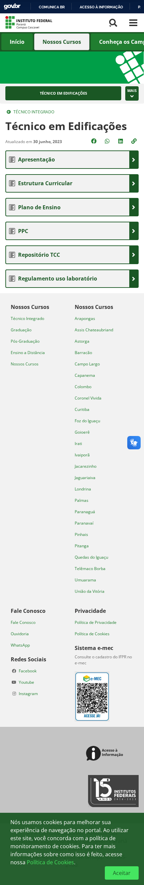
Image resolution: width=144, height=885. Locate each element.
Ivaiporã (82, 455)
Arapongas (85, 318)
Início (17, 41)
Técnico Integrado (33, 112)
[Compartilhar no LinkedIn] (121, 141)
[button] (135, 141)
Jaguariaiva (85, 477)
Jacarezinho (85, 466)
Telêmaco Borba (90, 568)
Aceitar (122, 873)
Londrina (83, 489)
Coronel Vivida (88, 398)
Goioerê (82, 432)
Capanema (85, 375)
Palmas (81, 500)
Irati (78, 443)
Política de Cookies (92, 634)
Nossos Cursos (62, 41)
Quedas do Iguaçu (91, 557)
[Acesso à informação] (105, 754)
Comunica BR (52, 7)
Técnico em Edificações (63, 93)
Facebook (28, 671)
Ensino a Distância (28, 352)
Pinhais (81, 534)
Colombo (83, 387)
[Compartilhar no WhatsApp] (108, 141)
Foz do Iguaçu (87, 421)
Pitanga (82, 546)
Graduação (21, 330)
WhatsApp (20, 645)
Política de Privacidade (96, 622)
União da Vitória (89, 591)
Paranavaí (84, 523)
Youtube (26, 682)
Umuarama (85, 580)
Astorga (82, 341)
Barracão (83, 352)
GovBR (12, 6)
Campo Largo (87, 364)
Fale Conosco (23, 622)
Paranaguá (85, 512)
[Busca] (113, 22)
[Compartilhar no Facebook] (94, 141)
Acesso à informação (101, 7)
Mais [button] (132, 90)
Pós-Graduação (25, 341)
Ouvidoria (20, 634)
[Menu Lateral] (133, 22)
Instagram (28, 693)
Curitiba (82, 409)
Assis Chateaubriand (94, 330)
